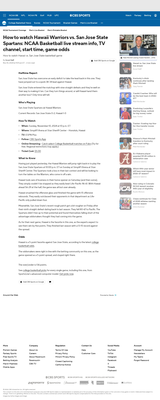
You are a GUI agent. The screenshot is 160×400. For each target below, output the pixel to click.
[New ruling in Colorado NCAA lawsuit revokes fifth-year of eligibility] (126, 189)
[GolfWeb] (127, 383)
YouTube (112, 350)
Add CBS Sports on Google (104, 61)
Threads (111, 367)
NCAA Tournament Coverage (14, 30)
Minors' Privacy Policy (65, 357)
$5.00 (38, 151)
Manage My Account (143, 350)
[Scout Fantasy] (112, 382)
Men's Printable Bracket (57, 30)
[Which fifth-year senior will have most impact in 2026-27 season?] (126, 174)
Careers (32, 353)
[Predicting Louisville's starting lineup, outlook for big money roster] (126, 113)
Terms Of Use (61, 350)
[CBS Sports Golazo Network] (100, 377)
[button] (102, 22)
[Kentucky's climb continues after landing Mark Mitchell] (126, 83)
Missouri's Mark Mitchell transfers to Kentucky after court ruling (144, 141)
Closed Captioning (63, 361)
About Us (33, 350)
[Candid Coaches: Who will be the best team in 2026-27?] (126, 98)
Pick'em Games (10, 350)
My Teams (138, 357)
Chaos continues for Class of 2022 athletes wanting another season (144, 201)
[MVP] (100, 382)
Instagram (112, 357)
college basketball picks (34, 270)
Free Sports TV (10, 357)
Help (84, 350)
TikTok (110, 353)
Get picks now (66, 274)
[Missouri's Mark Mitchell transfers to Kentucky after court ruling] (126, 143)
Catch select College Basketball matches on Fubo (66, 143)
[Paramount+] (70, 382)
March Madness (10, 363)
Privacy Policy (61, 353)
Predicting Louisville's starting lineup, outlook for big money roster (143, 111)
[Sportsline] (54, 382)
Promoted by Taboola (107, 295)
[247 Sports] (36, 382)
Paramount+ (34, 360)
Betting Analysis (10, 360)
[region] (138, 45)
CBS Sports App (38, 139)
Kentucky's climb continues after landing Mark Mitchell (143, 80)
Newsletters (139, 353)
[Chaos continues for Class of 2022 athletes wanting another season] (126, 204)
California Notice (63, 364)
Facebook (112, 360)
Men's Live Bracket (36, 30)
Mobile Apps (9, 367)
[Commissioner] (87, 382)
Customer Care (88, 353)
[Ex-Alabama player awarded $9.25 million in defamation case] (126, 159)
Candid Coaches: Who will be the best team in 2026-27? (145, 95)
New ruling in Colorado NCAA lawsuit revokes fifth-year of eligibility (143, 186)
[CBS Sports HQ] (75, 377)
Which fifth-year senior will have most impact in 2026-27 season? (144, 171)
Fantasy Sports (9, 353)
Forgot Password (141, 360)
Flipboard (112, 370)
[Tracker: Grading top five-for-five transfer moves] (126, 128)
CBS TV (32, 363)
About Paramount (37, 357)
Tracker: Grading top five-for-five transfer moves (145, 124)
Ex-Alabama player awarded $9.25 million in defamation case (144, 156)
